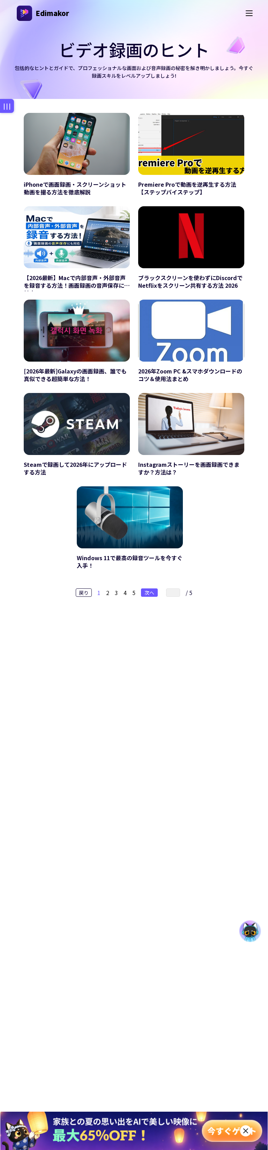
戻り (84, 592)
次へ (149, 592)
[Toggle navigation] (249, 13)
